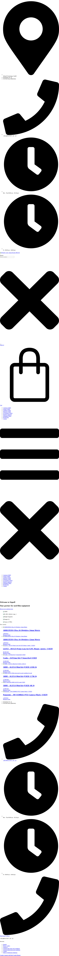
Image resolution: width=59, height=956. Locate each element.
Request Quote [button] (6, 635)
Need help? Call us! (5, 936)
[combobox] (7, 257)
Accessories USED (7, 413)
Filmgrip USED (7, 412)
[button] (29, 497)
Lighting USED (7, 410)
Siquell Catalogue (7, 414)
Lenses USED (6, 409)
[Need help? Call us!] (29, 934)
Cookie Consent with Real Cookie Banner (10, 955)
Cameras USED (7, 407)
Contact (5, 418)
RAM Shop (6, 417)
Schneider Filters (7, 416)
